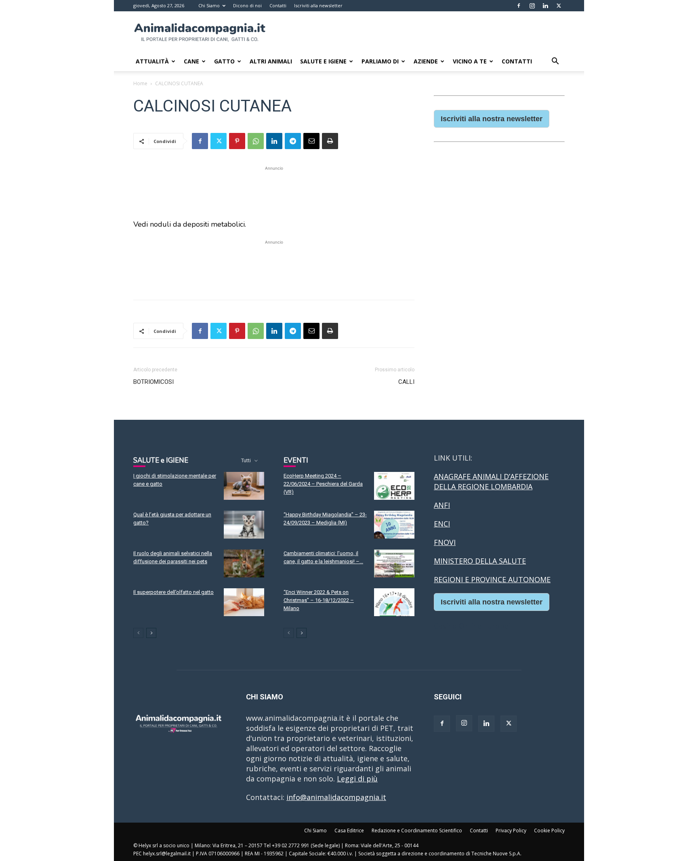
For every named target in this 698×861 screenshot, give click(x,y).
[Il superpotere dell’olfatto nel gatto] (244, 602)
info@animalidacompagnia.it (336, 797)
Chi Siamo (209, 5)
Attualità (152, 61)
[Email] (311, 141)
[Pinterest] (237, 141)
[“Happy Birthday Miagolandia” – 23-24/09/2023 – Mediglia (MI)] (394, 525)
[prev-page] (138, 633)
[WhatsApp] (256, 141)
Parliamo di (380, 61)
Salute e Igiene (323, 61)
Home (140, 83)
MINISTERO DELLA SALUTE (480, 561)
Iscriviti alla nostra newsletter (491, 119)
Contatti (277, 5)
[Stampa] (330, 141)
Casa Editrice (349, 830)
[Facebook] (519, 5)
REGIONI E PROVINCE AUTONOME (492, 579)
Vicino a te (470, 61)
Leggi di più (357, 778)
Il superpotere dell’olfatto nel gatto (173, 592)
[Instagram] (532, 5)
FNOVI (445, 542)
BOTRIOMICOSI (153, 381)
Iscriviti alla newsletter (318, 5)
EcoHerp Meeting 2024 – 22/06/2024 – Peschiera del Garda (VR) (323, 484)
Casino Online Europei (472, 626)
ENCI (442, 523)
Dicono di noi (247, 5)
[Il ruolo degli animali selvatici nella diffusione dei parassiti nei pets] (244, 563)
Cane (191, 61)
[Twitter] (559, 5)
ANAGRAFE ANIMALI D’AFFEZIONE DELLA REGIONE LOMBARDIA (491, 481)
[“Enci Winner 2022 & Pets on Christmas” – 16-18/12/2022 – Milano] (394, 602)
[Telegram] (293, 141)
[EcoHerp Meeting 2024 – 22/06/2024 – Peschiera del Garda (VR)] (394, 486)
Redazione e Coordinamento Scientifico (417, 830)
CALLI (406, 381)
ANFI (442, 505)
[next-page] (151, 633)
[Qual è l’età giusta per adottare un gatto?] (244, 525)
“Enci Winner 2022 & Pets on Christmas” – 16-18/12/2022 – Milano (319, 600)
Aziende (426, 61)
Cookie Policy (549, 830)
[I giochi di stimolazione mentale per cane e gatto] (244, 486)
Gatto (224, 61)
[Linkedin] (545, 5)
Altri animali (271, 61)
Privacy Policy (511, 830)
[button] (555, 61)
